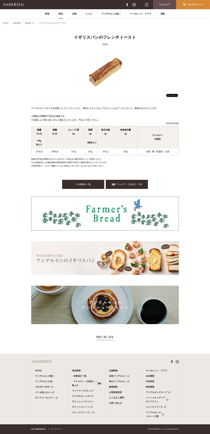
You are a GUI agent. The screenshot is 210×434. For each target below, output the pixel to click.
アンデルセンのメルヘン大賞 (153, 414)
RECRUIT (164, 4)
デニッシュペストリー (83, 401)
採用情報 (150, 387)
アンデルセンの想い (45, 376)
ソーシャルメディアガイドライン (155, 400)
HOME (38, 370)
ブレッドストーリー (81, 412)
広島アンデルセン (117, 376)
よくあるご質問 (116, 398)
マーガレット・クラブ (156, 370)
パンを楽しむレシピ (45, 392)
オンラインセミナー (45, 398)
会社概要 (150, 376)
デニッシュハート (80, 407)
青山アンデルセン (117, 381)
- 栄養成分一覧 (79, 376)
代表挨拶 (150, 381)
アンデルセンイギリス (83, 396)
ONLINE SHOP (42, 387)
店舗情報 (113, 370)
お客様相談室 (115, 392)
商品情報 (76, 370)
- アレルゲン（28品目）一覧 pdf (84, 383)
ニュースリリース (154, 407)
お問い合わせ (115, 403)
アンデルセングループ (156, 392)
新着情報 (113, 387)
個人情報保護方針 (38, 429)
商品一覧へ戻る (105, 337)
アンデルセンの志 (43, 381)
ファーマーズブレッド (83, 391)
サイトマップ (56, 429)
